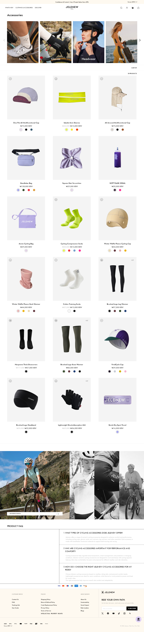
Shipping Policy (45, 599)
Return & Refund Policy (48, 602)
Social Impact (85, 605)
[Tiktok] (119, 613)
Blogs (82, 611)
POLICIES (43, 594)
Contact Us (15, 599)
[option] (22, 42)
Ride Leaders (85, 608)
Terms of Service (46, 611)
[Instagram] (124, 613)
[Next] (140, 40)
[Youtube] (113, 613)
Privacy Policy (45, 608)
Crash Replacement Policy (49, 605)
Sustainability (85, 602)
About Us (83, 599)
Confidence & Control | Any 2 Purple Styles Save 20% (72, 2)
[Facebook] (108, 613)
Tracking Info (16, 605)
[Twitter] (102, 613)
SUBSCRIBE (132, 608)
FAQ (13, 602)
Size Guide (15, 608)
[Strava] (130, 613)
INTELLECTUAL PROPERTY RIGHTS (52, 613)
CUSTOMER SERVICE (17, 594)
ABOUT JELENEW (85, 594)
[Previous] (4, 40)
